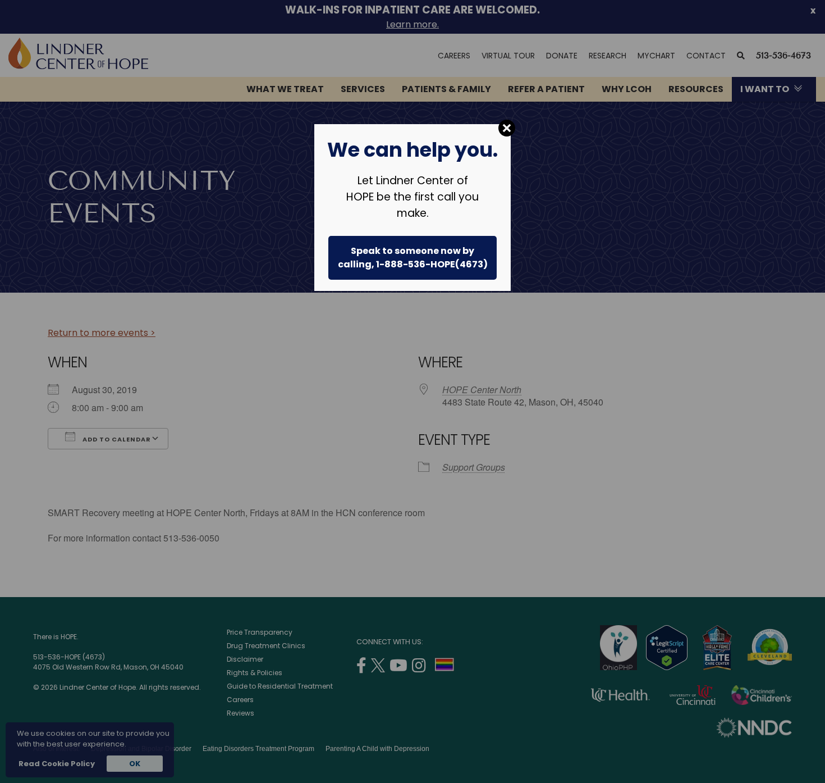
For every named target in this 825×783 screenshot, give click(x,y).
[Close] (506, 128)
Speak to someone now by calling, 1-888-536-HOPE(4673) (413, 257)
